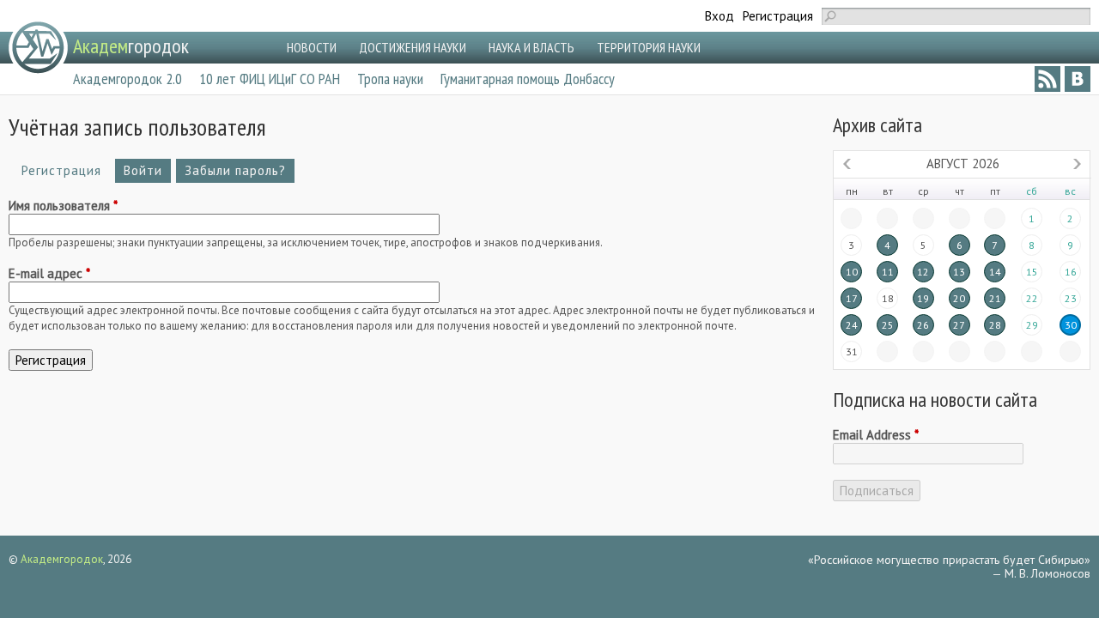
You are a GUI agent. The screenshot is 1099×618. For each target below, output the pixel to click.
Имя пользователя (63, 206)
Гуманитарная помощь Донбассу (527, 78)
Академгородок (62, 559)
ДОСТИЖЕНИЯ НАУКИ (412, 47)
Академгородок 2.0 (127, 78)
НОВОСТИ (312, 47)
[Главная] (38, 47)
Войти (143, 170)
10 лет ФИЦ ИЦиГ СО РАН (269, 78)
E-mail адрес (49, 274)
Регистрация (778, 16)
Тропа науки (390, 78)
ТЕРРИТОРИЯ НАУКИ (649, 47)
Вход (719, 16)
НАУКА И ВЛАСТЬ (531, 47)
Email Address (876, 435)
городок (131, 46)
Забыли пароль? (235, 170)
